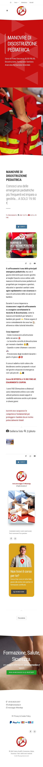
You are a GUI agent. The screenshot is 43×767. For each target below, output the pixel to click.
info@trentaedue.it (21, 486)
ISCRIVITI (22, 226)
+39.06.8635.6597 (13, 702)
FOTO (32, 215)
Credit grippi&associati (21, 756)
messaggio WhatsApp (15, 708)
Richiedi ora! (19, 592)
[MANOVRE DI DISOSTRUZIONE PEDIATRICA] (21, 245)
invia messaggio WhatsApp (21, 483)
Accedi (31, 2)
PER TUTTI (23, 215)
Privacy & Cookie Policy (22, 716)
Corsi (15, 2)
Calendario (24, 2)
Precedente (12, 215)
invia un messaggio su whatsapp (21, 672)
